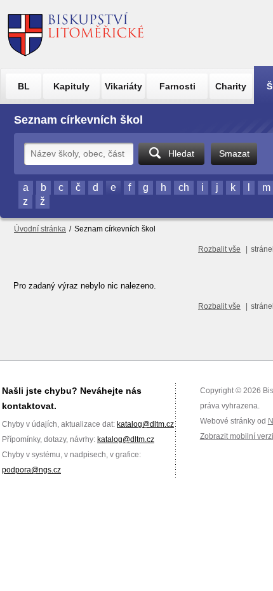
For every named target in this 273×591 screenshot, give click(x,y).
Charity (230, 86)
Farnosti (177, 86)
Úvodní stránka (40, 228)
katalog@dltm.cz (145, 424)
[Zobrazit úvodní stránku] (76, 34)
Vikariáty (123, 86)
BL (24, 86)
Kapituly (71, 86)
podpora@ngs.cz (31, 469)
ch (183, 187)
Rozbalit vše (219, 249)
